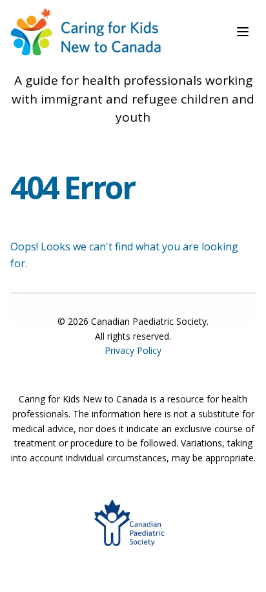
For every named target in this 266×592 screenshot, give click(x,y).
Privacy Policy (133, 350)
